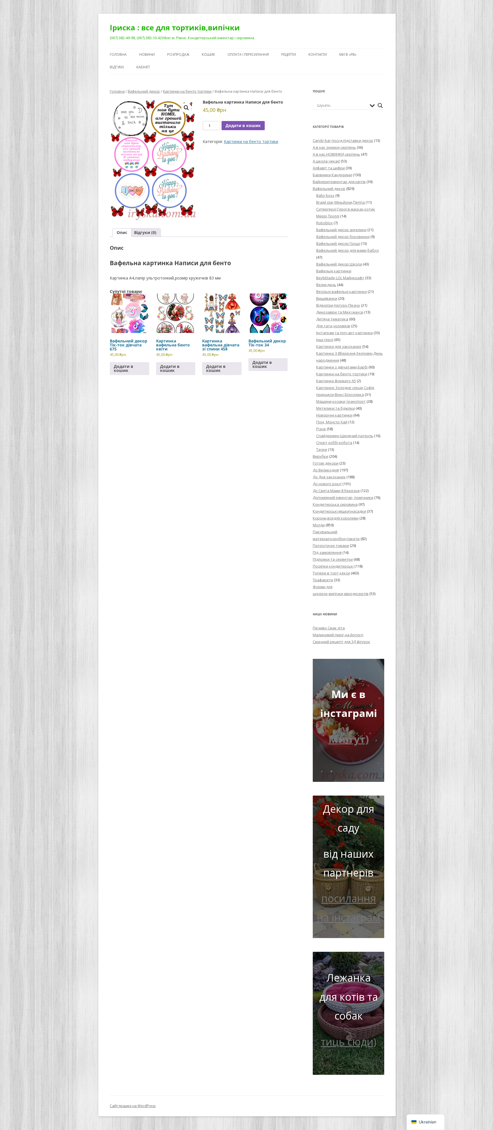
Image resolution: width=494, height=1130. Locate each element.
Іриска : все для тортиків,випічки (175, 27)
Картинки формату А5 (336, 380)
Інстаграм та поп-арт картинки (344, 332)
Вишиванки (326, 298)
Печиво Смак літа (329, 628)
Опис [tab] (122, 232)
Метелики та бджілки (335, 408)
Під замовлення (327, 552)
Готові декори (325, 463)
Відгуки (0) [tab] (145, 232)
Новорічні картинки (334, 415)
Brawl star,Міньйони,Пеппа (340, 202)
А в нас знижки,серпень (334, 147)
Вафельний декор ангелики (341, 229)
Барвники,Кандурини (332, 174)
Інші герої (324, 339)
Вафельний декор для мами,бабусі (347, 250)
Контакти (317, 54)
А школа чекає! (326, 161)
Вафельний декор (144, 91)
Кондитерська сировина (335, 504)
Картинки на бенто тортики (187, 91)
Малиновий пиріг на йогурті (338, 634)
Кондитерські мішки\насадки (339, 511)
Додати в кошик (243, 125)
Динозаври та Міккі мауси (339, 312)
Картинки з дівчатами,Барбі (342, 367)
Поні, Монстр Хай (331, 422)
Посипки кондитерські (333, 566)
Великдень (326, 284)
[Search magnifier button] (380, 106)
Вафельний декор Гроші (338, 243)
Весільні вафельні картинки (341, 291)
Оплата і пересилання (248, 54)
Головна (118, 54)
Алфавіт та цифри (329, 168)
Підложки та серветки (333, 559)
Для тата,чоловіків (333, 325)
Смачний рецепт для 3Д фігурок (341, 641)
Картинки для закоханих (338, 346)
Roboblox (324, 222)
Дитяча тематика (332, 319)
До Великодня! (326, 470)
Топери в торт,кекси (331, 573)
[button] (186, 108)
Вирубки (320, 456)
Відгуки (117, 67)
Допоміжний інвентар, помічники (343, 497)
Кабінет (143, 67)
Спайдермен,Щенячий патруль (344, 435)
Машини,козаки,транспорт (341, 401)
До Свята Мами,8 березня (336, 490)
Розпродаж (178, 54)
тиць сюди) (348, 1042)
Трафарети (323, 579)
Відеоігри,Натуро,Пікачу (338, 305)
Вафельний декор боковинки (343, 236)
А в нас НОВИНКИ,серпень (336, 154)
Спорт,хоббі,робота (334, 442)
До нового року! (327, 483)
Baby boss (325, 195)
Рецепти (288, 54)
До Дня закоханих (329, 476)
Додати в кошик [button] (123, 368)
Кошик (208, 54)
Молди (319, 525)
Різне (321, 428)
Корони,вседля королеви (335, 518)
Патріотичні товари (331, 545)
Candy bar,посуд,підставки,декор (343, 140)
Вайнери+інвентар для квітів (339, 181)
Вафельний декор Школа (339, 264)
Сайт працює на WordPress (133, 1105)
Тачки (321, 449)
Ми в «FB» (347, 54)
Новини (147, 54)
